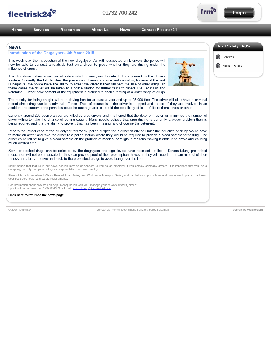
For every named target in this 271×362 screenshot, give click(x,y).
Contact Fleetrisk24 (159, 30)
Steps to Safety (232, 65)
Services (41, 30)
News (125, 30)
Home (17, 30)
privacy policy (147, 209)
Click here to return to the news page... (37, 195)
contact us (103, 209)
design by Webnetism (248, 209)
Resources (70, 30)
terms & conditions (124, 209)
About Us (100, 30)
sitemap (164, 209)
